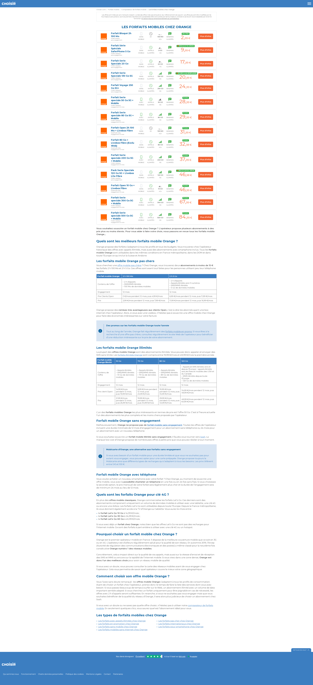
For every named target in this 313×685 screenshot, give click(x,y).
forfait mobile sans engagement (164, 425)
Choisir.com (101, 10)
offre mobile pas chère (129, 265)
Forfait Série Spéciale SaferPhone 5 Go (120, 48)
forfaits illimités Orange (130, 355)
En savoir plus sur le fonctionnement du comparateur (160, 18)
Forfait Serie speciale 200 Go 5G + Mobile (122, 158)
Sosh (202, 437)
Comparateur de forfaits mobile (133, 10)
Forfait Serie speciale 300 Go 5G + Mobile (122, 200)
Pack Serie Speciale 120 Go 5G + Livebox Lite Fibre (122, 173)
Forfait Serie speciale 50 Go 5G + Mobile (122, 100)
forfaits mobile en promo (178, 331)
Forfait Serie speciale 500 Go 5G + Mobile (122, 215)
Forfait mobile (113, 10)
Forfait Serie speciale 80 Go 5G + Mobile (122, 115)
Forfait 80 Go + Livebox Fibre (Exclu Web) (122, 143)
